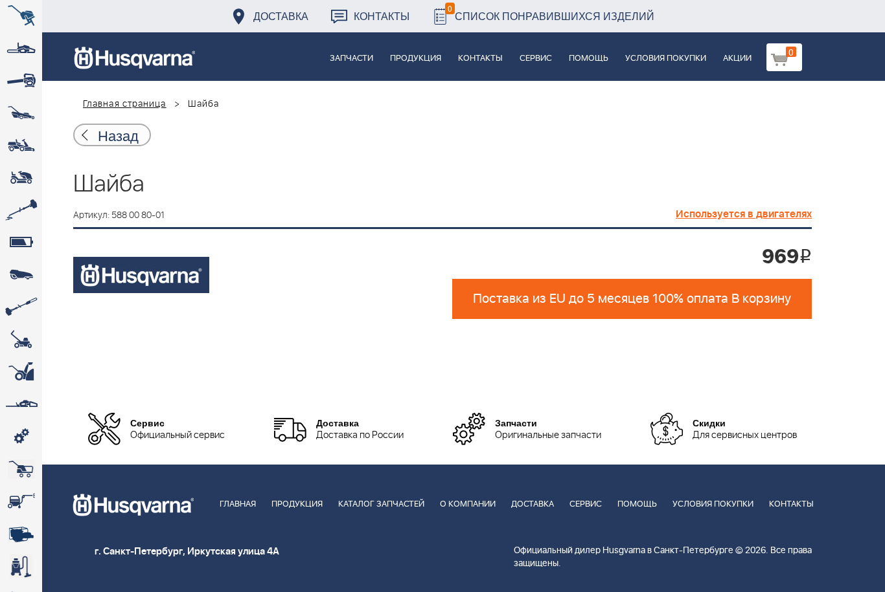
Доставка (280, 15)
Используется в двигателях (744, 214)
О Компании (468, 504)
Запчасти (351, 58)
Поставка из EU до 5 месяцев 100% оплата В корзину (632, 299)
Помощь (588, 58)
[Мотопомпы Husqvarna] (21, 534)
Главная (238, 504)
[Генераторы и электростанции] (21, 469)
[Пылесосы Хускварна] (21, 566)
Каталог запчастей (381, 504)
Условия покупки (665, 58)
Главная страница (125, 104)
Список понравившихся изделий (551, 13)
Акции (737, 58)
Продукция (415, 58)
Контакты (381, 15)
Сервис (536, 58)
